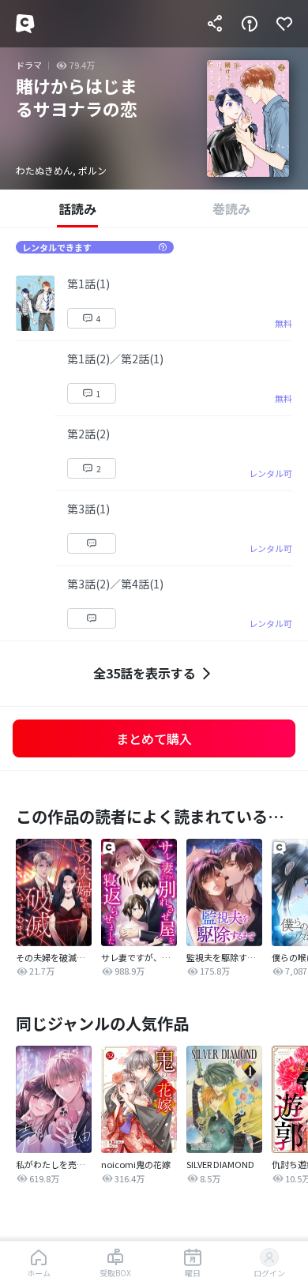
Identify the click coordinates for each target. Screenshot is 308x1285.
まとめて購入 (154, 738)
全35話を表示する (144, 672)
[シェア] (214, 23)
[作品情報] (249, 23)
